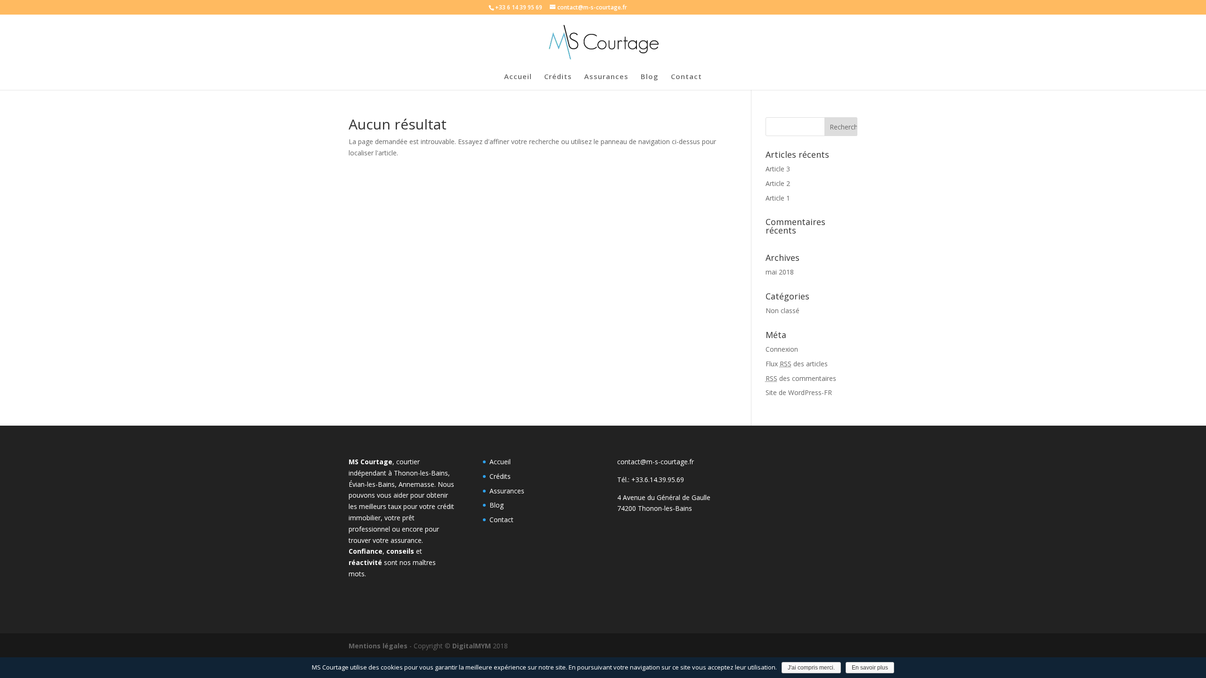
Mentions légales (378, 645)
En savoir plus (870, 667)
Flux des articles (797, 363)
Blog (650, 77)
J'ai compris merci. (811, 667)
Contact (686, 77)
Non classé (782, 310)
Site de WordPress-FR (799, 392)
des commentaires (801, 378)
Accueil (518, 77)
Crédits (558, 77)
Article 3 (778, 168)
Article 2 (778, 183)
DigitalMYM (471, 645)
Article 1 (778, 198)
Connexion (782, 349)
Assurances (606, 77)
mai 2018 (780, 271)
